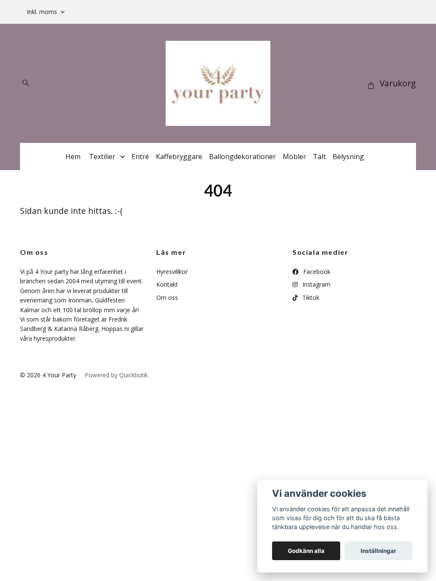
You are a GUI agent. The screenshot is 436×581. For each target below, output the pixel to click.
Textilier (102, 156)
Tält (319, 156)
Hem (73, 156)
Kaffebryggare (179, 156)
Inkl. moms (43, 12)
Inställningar (378, 550)
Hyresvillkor (172, 272)
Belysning (348, 156)
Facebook (315, 272)
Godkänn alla (306, 550)
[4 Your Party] (218, 83)
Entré (140, 156)
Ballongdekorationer (242, 156)
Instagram (315, 284)
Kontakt (167, 284)
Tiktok (310, 297)
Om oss (167, 297)
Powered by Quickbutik (116, 375)
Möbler (294, 156)
